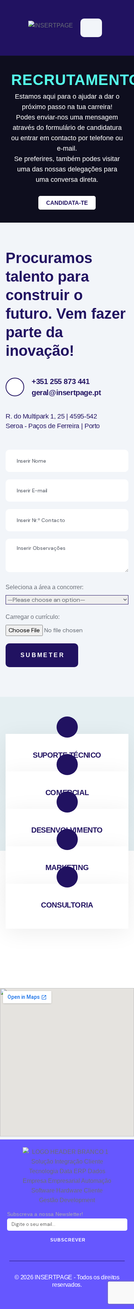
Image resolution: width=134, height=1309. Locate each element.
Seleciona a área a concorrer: (44, 587)
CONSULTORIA (67, 905)
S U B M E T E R (41, 655)
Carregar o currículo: (33, 617)
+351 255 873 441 (61, 381)
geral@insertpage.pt (66, 392)
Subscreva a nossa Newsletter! (45, 1214)
